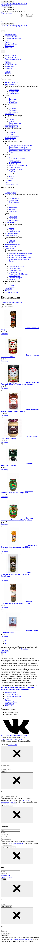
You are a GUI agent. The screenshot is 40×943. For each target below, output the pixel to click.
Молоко (11, 176)
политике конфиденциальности (12, 687)
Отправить (5, 935)
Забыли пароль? (6, 877)
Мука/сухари (13, 163)
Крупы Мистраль (15, 162)
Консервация (9, 139)
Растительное (13, 112)
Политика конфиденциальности (12, 743)
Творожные (13, 99)
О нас (7, 40)
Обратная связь (6, 6)
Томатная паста (10, 138)
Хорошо (3, 652)
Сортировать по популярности (11, 302)
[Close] (17, 754)
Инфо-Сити (12, 745)
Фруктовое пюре (15, 123)
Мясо (11, 134)
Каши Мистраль (14, 167)
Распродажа (7, 304)
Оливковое (13, 110)
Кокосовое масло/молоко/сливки (20, 145)
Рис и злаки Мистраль (17, 158)
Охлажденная (14, 90)
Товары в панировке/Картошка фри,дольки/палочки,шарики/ (20, 150)
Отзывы (8, 42)
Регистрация (5, 876)
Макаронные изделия (12, 136)
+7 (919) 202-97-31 (20, 4)
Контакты (8, 48)
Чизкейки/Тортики (11, 125)
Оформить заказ (7, 806)
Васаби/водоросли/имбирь (18, 147)
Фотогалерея (9, 46)
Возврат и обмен (11, 44)
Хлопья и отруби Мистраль (18, 165)
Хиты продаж (8, 306)
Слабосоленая (14, 93)
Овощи (11, 119)
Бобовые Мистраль (15, 169)
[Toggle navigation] (3, 31)
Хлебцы (12, 171)
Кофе (7, 182)
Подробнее (24, 649)
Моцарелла (13, 103)
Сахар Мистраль (15, 160)
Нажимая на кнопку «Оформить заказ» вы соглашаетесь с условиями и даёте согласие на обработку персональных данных (19, 801)
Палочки (12, 132)
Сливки (11, 178)
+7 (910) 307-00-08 (7, 2)
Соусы (11, 152)
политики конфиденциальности (15, 801)
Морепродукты (10, 84)
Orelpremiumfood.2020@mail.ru (11, 739)
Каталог (3, 22)
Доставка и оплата (11, 36)
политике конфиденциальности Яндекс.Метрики (17, 688)
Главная (7, 72)
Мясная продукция (11, 82)
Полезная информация (13, 38)
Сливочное (13, 108)
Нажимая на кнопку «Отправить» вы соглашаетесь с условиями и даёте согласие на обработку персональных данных (20, 939)
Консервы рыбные (11, 127)
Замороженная (14, 91)
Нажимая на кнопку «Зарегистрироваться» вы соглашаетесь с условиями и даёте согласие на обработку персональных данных (20, 843)
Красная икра (9, 114)
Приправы (8, 180)
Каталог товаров (11, 35)
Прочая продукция (11, 184)
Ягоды (11, 121)
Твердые (12, 101)
